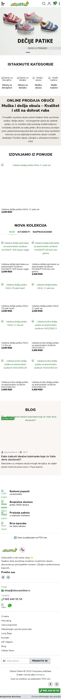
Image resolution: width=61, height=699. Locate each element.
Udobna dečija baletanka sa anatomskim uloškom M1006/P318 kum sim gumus (45, 268)
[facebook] (3, 577)
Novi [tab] (12, 231)
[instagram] (8, 577)
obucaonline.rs (10, 452)
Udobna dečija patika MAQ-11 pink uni (20, 209)
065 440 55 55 (13, 599)
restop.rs (40, 674)
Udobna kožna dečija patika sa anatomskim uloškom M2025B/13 (45, 345)
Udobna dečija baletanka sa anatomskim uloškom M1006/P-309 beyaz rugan (15, 266)
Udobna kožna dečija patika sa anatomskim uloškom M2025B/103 (45, 384)
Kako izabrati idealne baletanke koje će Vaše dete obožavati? (28, 458)
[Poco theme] (14, 549)
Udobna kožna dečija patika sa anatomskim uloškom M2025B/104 (14, 384)
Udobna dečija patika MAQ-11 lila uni (15, 344)
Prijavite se (40, 660)
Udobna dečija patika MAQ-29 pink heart (15, 307)
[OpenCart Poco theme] (20, 3)
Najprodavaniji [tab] (42, 231)
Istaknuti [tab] (24, 231)
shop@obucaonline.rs (17, 590)
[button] (3, 3)
